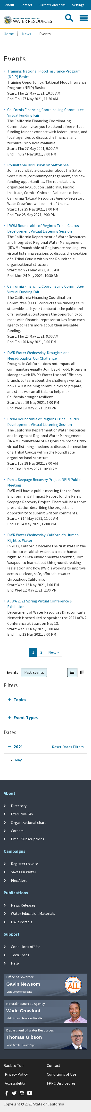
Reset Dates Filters (68, 746)
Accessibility (15, 1083)
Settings (78, 5)
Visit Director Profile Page (21, 1045)
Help (15, 963)
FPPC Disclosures (61, 1083)
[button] (72, 672)
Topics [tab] (20, 699)
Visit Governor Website (19, 991)
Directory (18, 805)
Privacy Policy (16, 1074)
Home (9, 33)
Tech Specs (20, 954)
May (18, 759)
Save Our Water (23, 871)
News (26, 33)
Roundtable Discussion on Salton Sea (38, 164)
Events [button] (12, 672)
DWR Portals (21, 921)
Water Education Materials (33, 913)
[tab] (45, 699)
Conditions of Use (25, 946)
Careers (17, 830)
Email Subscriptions (27, 838)
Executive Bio (22, 814)
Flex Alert (19, 880)
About (9, 5)
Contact (26, 5)
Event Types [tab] (26, 717)
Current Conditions (52, 5)
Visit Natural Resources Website (24, 1018)
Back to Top (14, 1065)
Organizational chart (28, 822)
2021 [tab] (18, 746)
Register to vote (24, 863)
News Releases (23, 905)
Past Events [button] (34, 672)
